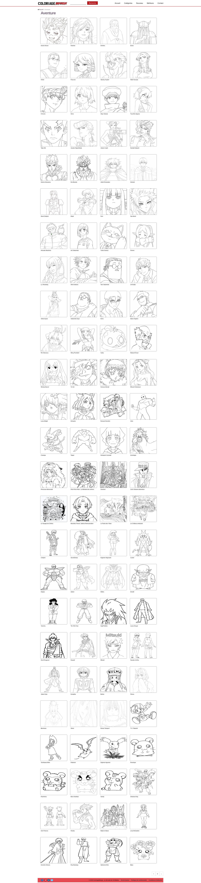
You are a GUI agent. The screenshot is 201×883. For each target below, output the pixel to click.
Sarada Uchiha (134, 660)
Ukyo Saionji (104, 114)
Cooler (132, 557)
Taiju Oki (43, 148)
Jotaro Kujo (44, 694)
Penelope (133, 762)
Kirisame (73, 421)
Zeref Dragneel (45, 660)
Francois (73, 79)
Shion (72, 728)
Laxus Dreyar (134, 626)
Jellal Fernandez (105, 182)
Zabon (72, 592)
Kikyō (72, 216)
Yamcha (43, 626)
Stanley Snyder (104, 79)
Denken (102, 45)
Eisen (132, 45)
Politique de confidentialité (139, 880)
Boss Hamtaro (75, 796)
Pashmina (44, 796)
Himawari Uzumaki (105, 455)
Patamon (73, 762)
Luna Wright (44, 421)
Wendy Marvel (45, 387)
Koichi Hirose (44, 45)
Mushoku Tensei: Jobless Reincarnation (82, 523)
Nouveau (139, 3)
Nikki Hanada (134, 79)
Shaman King (134, 796)
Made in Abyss (104, 831)
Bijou (131, 865)
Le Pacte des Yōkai (105, 523)
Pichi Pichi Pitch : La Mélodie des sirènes (82, 489)
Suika (102, 353)
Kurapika (73, 694)
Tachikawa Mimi (45, 762)
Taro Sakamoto (104, 284)
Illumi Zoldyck (45, 216)
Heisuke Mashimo (46, 250)
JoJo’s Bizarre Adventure (137, 489)
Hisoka (73, 831)
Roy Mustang (74, 865)
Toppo (72, 455)
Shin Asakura (74, 284)
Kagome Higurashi (105, 557)
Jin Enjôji (133, 284)
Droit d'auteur (125, 880)
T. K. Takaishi (134, 728)
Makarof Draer (134, 353)
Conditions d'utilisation (155, 880)
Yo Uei (72, 387)
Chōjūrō (43, 557)
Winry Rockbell (75, 353)
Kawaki (73, 660)
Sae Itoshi (133, 216)
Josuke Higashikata (76, 148)
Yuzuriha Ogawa (135, 114)
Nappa (43, 592)
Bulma (102, 694)
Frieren (132, 250)
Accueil (117, 3)
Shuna (132, 694)
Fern (101, 216)
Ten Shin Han (74, 626)
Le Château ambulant (136, 523)
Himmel (132, 182)
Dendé (132, 592)
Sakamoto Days (75, 318)
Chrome (43, 114)
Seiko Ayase (44, 318)
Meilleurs (150, 3)
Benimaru (43, 728)
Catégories (128, 3)
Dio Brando (74, 182)
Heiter (42, 79)
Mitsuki (102, 660)
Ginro (72, 114)
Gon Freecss (44, 831)
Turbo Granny (104, 250)
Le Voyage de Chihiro (47, 523)
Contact (160, 3)
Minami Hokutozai (135, 387)
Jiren (131, 421)
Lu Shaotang (44, 284)
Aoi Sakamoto (75, 250)
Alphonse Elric (104, 865)
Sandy (102, 796)
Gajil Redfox (104, 626)
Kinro (102, 318)
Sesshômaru (74, 557)
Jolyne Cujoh (104, 148)
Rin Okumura (44, 353)
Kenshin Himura (45, 865)
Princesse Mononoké (47, 489)
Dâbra (102, 592)
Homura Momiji (104, 387)
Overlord (102, 489)
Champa (43, 455)
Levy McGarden (134, 831)
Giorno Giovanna (46, 182)
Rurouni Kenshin (105, 421)
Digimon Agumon (105, 762)
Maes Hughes (134, 318)
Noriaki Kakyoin (134, 148)
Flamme (73, 45)
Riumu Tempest (104, 728)
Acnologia (133, 455)
